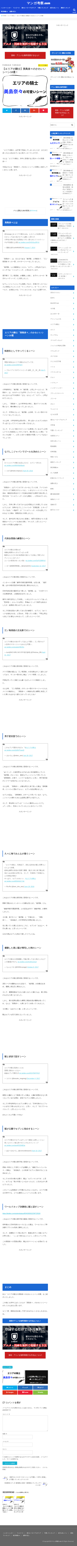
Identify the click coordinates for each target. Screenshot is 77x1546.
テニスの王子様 (55, 361)
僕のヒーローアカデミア (29, 8)
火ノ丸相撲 (54, 473)
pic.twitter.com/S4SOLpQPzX (29, 242)
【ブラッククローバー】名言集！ (64, 276)
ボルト (52, 404)
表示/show (33, 210)
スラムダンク (54, 351)
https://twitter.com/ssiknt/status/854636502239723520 (21, 1213)
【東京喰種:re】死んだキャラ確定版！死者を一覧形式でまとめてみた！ (68, 142)
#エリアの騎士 (30, 747)
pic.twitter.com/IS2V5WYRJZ (29, 1073)
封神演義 (53, 451)
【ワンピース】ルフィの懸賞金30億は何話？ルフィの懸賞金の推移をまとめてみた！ (60, 238)
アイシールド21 (55, 319)
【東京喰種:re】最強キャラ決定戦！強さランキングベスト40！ (68, 174)
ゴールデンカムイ (56, 340)
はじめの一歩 (54, 314)
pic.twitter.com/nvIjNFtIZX (13, 365)
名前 (5, 1434)
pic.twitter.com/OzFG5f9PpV (36, 560)
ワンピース (16, 8)
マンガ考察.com (38, 3)
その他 (52, 308)
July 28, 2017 (28, 755)
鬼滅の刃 (53, 504)
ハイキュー (54, 382)
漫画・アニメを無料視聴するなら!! (25, 55)
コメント (6, 1414)
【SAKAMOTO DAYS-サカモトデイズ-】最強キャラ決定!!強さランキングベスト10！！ (61, 264)
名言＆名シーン (54, 8)
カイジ (52, 329)
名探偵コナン (54, 435)
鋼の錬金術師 (54, 494)
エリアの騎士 (8, 1367)
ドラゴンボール (55, 372)
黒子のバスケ (54, 510)
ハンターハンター (6, 8)
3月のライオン (55, 292)
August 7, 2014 (29, 247)
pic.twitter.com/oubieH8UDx (14, 647)
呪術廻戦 (53, 446)
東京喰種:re (4, 11)
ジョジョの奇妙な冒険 (57, 345)
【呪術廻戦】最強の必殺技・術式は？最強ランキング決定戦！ (68, 188)
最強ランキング (65, 8)
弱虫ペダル (54, 457)
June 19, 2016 (29, 886)
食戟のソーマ (54, 499)
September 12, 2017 (38, 566)
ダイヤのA (53, 356)
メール (6, 1441)
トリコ (52, 367)
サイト (5, 1449)
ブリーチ (53, 398)
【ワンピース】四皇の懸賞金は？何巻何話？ (64, 226)
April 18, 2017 (37, 1151)
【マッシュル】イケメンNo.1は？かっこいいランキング (61, 251)
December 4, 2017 (33, 1078)
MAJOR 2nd (54, 303)
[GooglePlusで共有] (34, 110)
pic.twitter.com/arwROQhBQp (14, 1145)
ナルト (52, 377)
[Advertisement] (25, 135)
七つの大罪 (54, 414)
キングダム (54, 335)
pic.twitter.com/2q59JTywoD (14, 750)
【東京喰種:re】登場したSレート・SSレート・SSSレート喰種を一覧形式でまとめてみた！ (68, 158)
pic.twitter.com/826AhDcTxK (14, 881)
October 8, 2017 (33, 967)
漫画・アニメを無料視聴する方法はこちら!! (25, 1355)
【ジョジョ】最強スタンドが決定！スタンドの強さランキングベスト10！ (68, 203)
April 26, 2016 (28, 471)
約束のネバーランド (57, 478)
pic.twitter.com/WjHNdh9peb (14, 465)
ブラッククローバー (57, 393)
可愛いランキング (43, 8)
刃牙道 (52, 425)
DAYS (52, 298)
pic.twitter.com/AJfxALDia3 (27, 962)
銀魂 (51, 489)
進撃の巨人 (13, 11)
